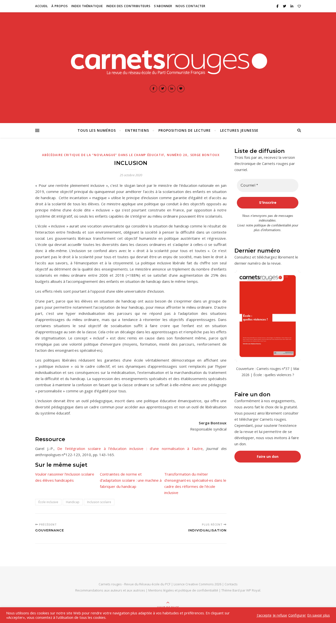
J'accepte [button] (264, 615)
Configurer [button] (297, 615)
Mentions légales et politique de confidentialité (183, 590)
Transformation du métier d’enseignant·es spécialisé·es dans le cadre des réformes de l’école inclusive (195, 483)
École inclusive (48, 502)
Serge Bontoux (205, 155)
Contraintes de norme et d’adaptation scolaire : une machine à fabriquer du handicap (131, 480)
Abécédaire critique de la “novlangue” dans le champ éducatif (103, 155)
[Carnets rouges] (168, 61)
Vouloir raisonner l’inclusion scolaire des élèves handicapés (64, 477)
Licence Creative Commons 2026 (197, 584)
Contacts (231, 584)
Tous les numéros (96, 130)
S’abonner (163, 6)
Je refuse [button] (280, 615)
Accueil (41, 6)
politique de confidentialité (272, 225)
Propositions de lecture (184, 130)
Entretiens (137, 130)
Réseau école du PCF (154, 584)
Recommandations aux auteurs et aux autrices (110, 590)
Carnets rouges (110, 584)
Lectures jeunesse (239, 130)
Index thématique (87, 6)
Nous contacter (190, 6)
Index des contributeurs (128, 6)
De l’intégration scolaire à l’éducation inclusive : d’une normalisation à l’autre (130, 448)
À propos (59, 6)
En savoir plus (318, 615)
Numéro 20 (177, 155)
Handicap (72, 502)
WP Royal (253, 590)
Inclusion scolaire (99, 502)
